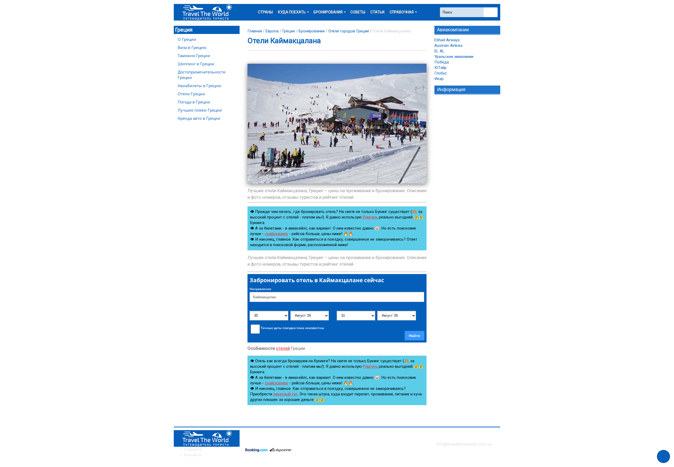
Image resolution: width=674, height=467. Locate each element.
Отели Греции (191, 93)
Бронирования (312, 31)
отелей (283, 348)
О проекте (193, 449)
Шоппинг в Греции (196, 63)
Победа (441, 62)
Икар (439, 78)
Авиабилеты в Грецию (199, 85)
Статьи (377, 12)
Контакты (192, 455)
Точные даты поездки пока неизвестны (292, 328)
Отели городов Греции (348, 31)
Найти (414, 336)
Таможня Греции (194, 55)
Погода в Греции (194, 102)
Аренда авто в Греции (199, 118)
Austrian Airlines (448, 45)
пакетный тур (285, 394)
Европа (272, 31)
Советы (357, 12)
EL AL (439, 51)
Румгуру (370, 217)
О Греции (187, 39)
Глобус (440, 73)
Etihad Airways (447, 40)
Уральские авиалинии (453, 56)
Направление (260, 289)
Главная (254, 31)
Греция (183, 30)
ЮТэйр (440, 67)
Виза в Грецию (192, 47)
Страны (265, 12)
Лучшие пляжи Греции (200, 110)
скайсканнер (276, 233)
